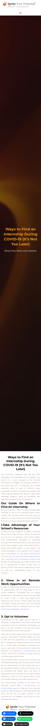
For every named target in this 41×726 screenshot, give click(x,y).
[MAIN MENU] (20, 13)
